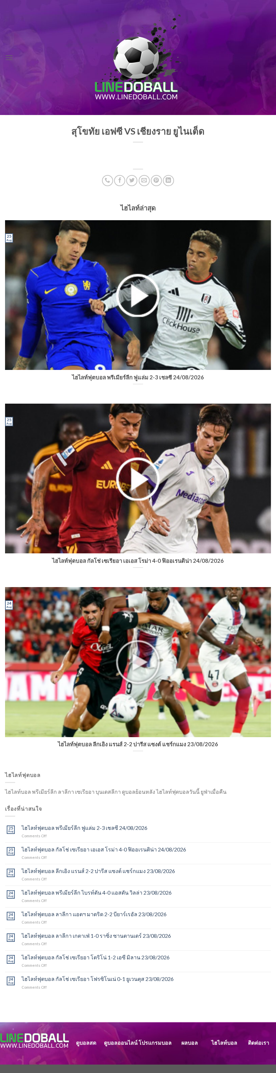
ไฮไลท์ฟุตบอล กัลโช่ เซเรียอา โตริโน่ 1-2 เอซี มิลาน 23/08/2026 (96, 957)
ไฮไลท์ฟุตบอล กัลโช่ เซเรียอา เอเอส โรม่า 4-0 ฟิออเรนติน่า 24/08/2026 (104, 849)
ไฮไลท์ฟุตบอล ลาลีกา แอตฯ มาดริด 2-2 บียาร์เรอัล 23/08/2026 (94, 914)
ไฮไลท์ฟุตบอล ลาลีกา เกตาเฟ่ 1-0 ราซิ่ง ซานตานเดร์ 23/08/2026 (96, 935)
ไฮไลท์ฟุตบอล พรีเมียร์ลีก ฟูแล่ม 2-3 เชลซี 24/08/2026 (84, 827)
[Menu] (9, 57)
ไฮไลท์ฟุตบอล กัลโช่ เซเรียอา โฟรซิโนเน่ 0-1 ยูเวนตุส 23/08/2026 (98, 979)
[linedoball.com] (138, 57)
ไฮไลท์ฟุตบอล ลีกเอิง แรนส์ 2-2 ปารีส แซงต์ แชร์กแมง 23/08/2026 (98, 871)
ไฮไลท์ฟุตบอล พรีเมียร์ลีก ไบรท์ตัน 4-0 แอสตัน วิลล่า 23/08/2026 (97, 892)
